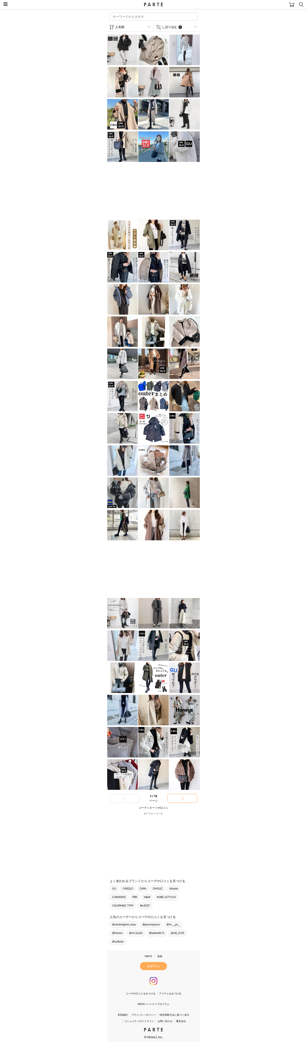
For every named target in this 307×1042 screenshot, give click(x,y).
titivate (173, 888)
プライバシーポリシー (143, 1014)
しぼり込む (171, 27)
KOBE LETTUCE (166, 897)
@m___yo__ (173, 924)
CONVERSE (119, 897)
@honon (117, 933)
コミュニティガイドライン (139, 1021)
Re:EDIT (145, 905)
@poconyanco (151, 924)
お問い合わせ (165, 1021)
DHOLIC (158, 888)
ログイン (153, 966)
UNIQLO (128, 888)
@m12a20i (135, 933)
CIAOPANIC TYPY (122, 905)
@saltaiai (118, 941)
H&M (147, 897)
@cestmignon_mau (124, 924)
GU (114, 888)
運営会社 (181, 1021)
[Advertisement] (143, 191)
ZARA (143, 888)
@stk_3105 (177, 933)
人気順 (120, 27)
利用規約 (123, 1014)
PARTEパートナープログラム (153, 1004)
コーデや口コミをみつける (141, 993)
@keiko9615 (156, 933)
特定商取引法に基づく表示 (174, 1014)
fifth (134, 897)
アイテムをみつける (170, 993)
